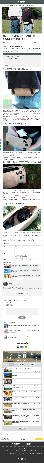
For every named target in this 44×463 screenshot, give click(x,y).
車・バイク (39, 450)
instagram (23, 347)
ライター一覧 (29, 453)
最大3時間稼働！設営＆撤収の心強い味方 (11, 56)
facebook (21, 347)
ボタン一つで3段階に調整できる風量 (10, 58)
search (42, 5)
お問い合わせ (24, 453)
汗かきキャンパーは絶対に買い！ (10, 63)
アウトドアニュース (5, 5)
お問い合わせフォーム (16, 300)
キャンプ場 (12, 5)
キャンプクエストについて (6, 453)
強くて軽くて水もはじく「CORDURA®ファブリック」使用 (14, 60)
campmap (28, 443)
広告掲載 (33, 453)
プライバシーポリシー (18, 453)
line (25, 346)
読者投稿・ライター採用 (38, 453)
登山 (37, 5)
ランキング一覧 (21, 428)
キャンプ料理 (25, 5)
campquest (15, 443)
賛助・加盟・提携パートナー (22, 455)
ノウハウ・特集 (32, 5)
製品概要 (6, 65)
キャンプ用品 (18, 5)
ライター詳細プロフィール (22, 293)
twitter (18, 347)
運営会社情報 (12, 453)
